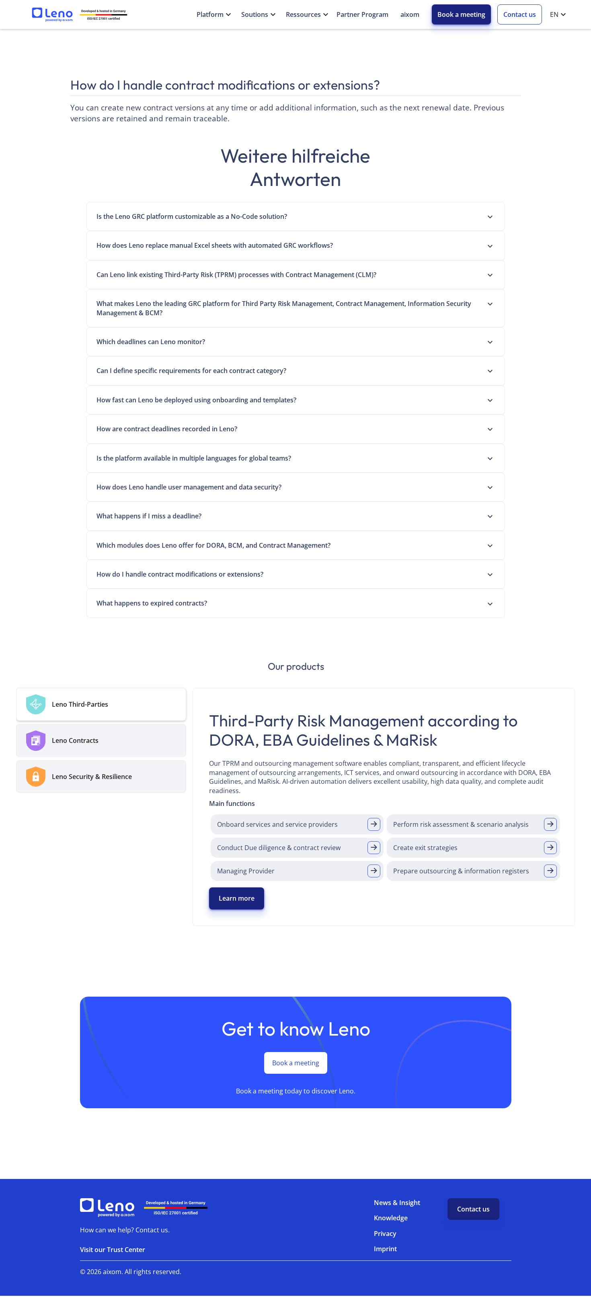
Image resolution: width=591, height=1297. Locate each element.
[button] (211, 14)
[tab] (101, 704)
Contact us (519, 14)
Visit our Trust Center (112, 1249)
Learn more (236, 898)
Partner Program (362, 14)
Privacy (385, 1233)
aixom (409, 14)
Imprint (385, 1248)
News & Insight (397, 1202)
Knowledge (391, 1217)
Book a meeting (461, 14)
